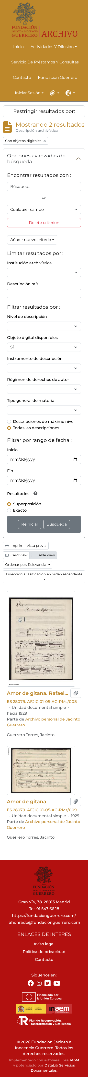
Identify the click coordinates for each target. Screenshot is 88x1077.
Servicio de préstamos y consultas (45, 62)
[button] (53, 93)
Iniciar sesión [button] (28, 93)
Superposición (27, 504)
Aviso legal (44, 944)
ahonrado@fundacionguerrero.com (44, 922)
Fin (10, 470)
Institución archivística (29, 263)
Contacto (22, 77)
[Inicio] (42, 20)
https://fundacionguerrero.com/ (44, 915)
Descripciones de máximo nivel (44, 421)
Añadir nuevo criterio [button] (30, 239)
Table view (45, 555)
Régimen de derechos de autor (38, 379)
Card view (18, 555)
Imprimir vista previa (28, 545)
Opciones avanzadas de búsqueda (36, 158)
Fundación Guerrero (57, 77)
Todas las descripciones (36, 428)
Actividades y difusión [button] (52, 47)
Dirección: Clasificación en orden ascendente (44, 574)
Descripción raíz (22, 284)
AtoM (74, 1060)
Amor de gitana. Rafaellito (37, 693)
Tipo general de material (31, 400)
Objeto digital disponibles (32, 337)
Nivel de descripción (27, 316)
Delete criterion (44, 222)
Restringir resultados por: (44, 111)
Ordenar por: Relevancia (26, 564)
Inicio (18, 46)
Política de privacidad (44, 951)
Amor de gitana (26, 801)
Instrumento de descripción (35, 358)
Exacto (20, 510)
